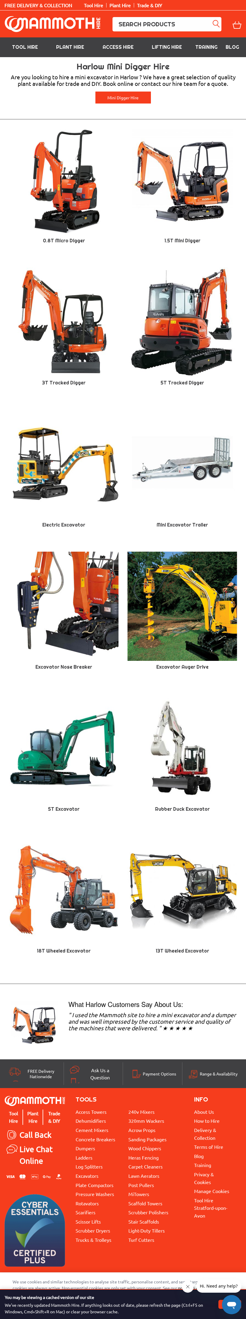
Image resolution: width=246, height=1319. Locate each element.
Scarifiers (85, 1212)
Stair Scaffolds (143, 1221)
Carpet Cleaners (145, 1166)
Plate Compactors (94, 1185)
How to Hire (207, 1121)
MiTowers (138, 1194)
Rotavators (87, 1203)
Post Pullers (141, 1185)
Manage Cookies (211, 1191)
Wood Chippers (144, 1148)
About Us (204, 1112)
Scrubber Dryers (93, 1230)
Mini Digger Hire (123, 97)
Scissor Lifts (88, 1221)
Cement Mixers (92, 1130)
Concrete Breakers (95, 1139)
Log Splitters (89, 1166)
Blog (232, 47)
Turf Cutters (141, 1240)
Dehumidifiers (91, 1121)
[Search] (216, 24)
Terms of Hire (208, 1147)
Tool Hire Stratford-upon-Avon (210, 1207)
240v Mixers (141, 1112)
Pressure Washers (95, 1194)
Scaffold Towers (145, 1203)
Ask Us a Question (100, 1073)
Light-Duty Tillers (146, 1230)
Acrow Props (141, 1130)
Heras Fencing (143, 1157)
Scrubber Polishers (148, 1212)
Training (206, 47)
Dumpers (85, 1148)
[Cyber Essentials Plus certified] (34, 1232)
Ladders (84, 1157)
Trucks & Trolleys (93, 1240)
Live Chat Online (36, 1155)
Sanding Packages (147, 1139)
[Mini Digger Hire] (34, 1024)
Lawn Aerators (143, 1176)
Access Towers (91, 1112)
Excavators (87, 1176)
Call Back (36, 1135)
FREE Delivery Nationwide (41, 1073)
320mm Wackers (146, 1121)
